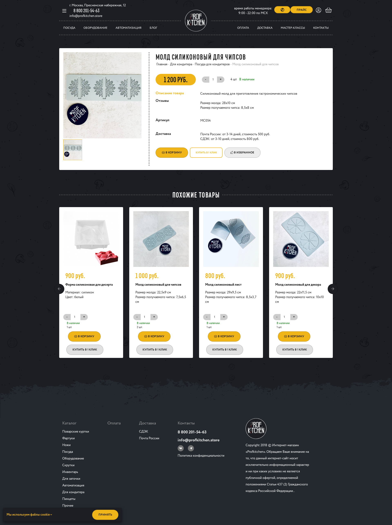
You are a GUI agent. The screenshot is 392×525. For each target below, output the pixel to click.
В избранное (243, 153)
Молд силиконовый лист (223, 284)
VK (181, 448)
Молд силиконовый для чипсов (158, 284)
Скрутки (68, 465)
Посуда (69, 28)
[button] (59, 289)
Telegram (191, 448)
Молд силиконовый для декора (298, 284)
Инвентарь (70, 472)
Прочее (67, 505)
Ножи (66, 445)
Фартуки (68, 438)
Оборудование (95, 28)
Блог (153, 28)
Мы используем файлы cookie (28, 514)
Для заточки (71, 478)
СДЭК (143, 431)
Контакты (321, 28)
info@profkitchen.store (85, 16)
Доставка (265, 28)
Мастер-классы (293, 28)
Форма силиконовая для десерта (89, 284)
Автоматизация (128, 28)
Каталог (69, 423)
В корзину (173, 153)
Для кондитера (73, 492)
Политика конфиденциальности (201, 455)
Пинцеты (68, 499)
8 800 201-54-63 (86, 10)
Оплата (243, 28)
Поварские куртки (75, 431)
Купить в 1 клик (206, 152)
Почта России (149, 438)
